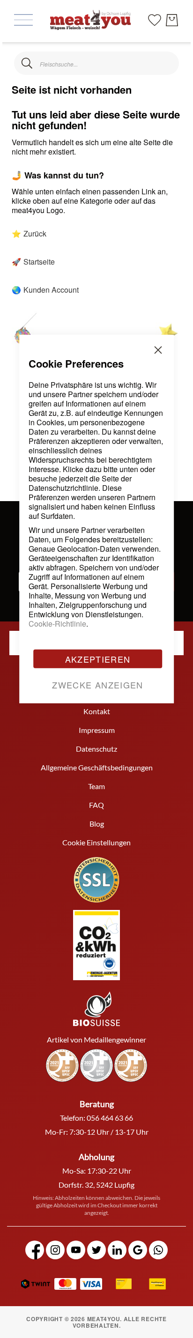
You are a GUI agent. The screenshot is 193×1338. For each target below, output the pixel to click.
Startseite (39, 261)
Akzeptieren (98, 658)
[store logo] (90, 20)
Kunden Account (51, 289)
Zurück (34, 233)
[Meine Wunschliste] (154, 19)
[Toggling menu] (23, 20)
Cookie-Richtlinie (57, 623)
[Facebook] (34, 1250)
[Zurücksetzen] (166, 63)
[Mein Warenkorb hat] (172, 20)
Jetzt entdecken (122, 1279)
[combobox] (96, 63)
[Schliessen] (26, 63)
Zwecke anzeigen (97, 684)
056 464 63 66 (110, 1117)
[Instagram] (55, 1250)
